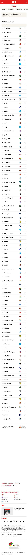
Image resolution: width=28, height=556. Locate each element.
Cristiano (6, 194)
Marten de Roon (8, 218)
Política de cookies (5, 536)
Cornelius (7, 336)
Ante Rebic (7, 356)
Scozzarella (7, 383)
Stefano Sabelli (8, 320)
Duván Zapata (8, 147)
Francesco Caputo (9, 76)
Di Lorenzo (7, 344)
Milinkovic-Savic (9, 237)
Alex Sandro (7, 391)
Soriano (6, 174)
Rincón (6, 403)
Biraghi (6, 107)
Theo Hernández (9, 340)
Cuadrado (6, 210)
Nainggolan (7, 72)
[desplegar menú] (2, 2)
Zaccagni (6, 214)
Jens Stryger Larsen (9, 360)
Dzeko (6, 79)
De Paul (6, 103)
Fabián (6, 111)
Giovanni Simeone (9, 375)
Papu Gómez (7, 28)
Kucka (5, 399)
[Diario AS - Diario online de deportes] (14, 2)
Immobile (6, 48)
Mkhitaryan (7, 170)
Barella (6, 249)
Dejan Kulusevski (9, 56)
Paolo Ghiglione (8, 158)
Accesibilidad (4, 538)
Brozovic (6, 150)
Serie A (14, 6)
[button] (14, 548)
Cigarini (6, 257)
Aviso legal (9, 534)
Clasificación (19, 9)
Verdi (5, 123)
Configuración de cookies (16, 536)
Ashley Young (8, 225)
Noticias (4, 9)
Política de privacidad (17, 534)
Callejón (6, 95)
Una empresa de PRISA (14, 544)
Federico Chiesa (8, 131)
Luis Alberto (7, 32)
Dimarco (6, 328)
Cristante (6, 316)
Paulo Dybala (7, 119)
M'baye (6, 379)
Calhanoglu (7, 40)
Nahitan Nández (8, 324)
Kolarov (6, 300)
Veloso (6, 261)
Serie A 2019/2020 (6, 486)
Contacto (3, 534)
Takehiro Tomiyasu (9, 352)
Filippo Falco (7, 139)
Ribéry (6, 371)
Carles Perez (7, 292)
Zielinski (6, 229)
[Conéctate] (26, 2)
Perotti (6, 348)
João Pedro (7, 277)
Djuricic (6, 186)
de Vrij (6, 415)
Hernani (6, 241)
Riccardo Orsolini (9, 115)
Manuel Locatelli (9, 206)
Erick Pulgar (7, 154)
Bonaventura (7, 190)
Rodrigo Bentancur (9, 99)
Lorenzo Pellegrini (9, 44)
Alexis (5, 60)
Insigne (6, 127)
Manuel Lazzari (8, 281)
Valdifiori (6, 296)
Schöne (6, 289)
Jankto (6, 245)
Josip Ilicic (7, 162)
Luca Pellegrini (8, 198)
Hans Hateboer (8, 273)
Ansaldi (6, 265)
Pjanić (5, 135)
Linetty (6, 363)
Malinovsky (7, 332)
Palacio (6, 312)
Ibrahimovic (7, 166)
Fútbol (11, 483)
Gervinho (6, 221)
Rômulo (6, 304)
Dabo (5, 253)
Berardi (6, 36)
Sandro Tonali (8, 87)
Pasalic (6, 178)
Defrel (6, 387)
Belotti (6, 308)
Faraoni (6, 285)
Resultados (11, 9)
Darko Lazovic (8, 91)
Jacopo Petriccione (9, 182)
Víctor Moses (8, 395)
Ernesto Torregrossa (10, 407)
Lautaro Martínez (9, 367)
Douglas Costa (8, 233)
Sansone (6, 411)
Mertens (6, 64)
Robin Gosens (8, 52)
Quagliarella (7, 419)
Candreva (6, 68)
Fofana (6, 83)
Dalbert (6, 202)
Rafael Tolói (7, 143)
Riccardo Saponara (9, 269)
